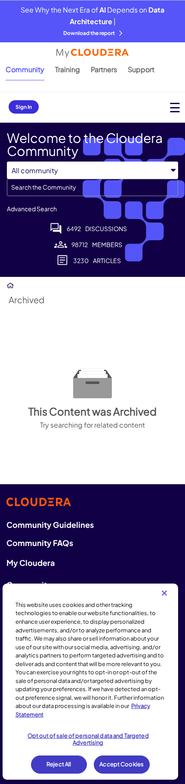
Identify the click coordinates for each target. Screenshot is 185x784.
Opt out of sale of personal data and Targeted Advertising (88, 739)
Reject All (58, 764)
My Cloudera (30, 563)
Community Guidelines (50, 525)
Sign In (23, 107)
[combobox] (92, 187)
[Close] (164, 593)
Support (141, 69)
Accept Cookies (121, 764)
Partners (104, 69)
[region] (91, 682)
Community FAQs (39, 543)
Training (67, 69)
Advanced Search (32, 209)
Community (25, 69)
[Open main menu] (175, 107)
